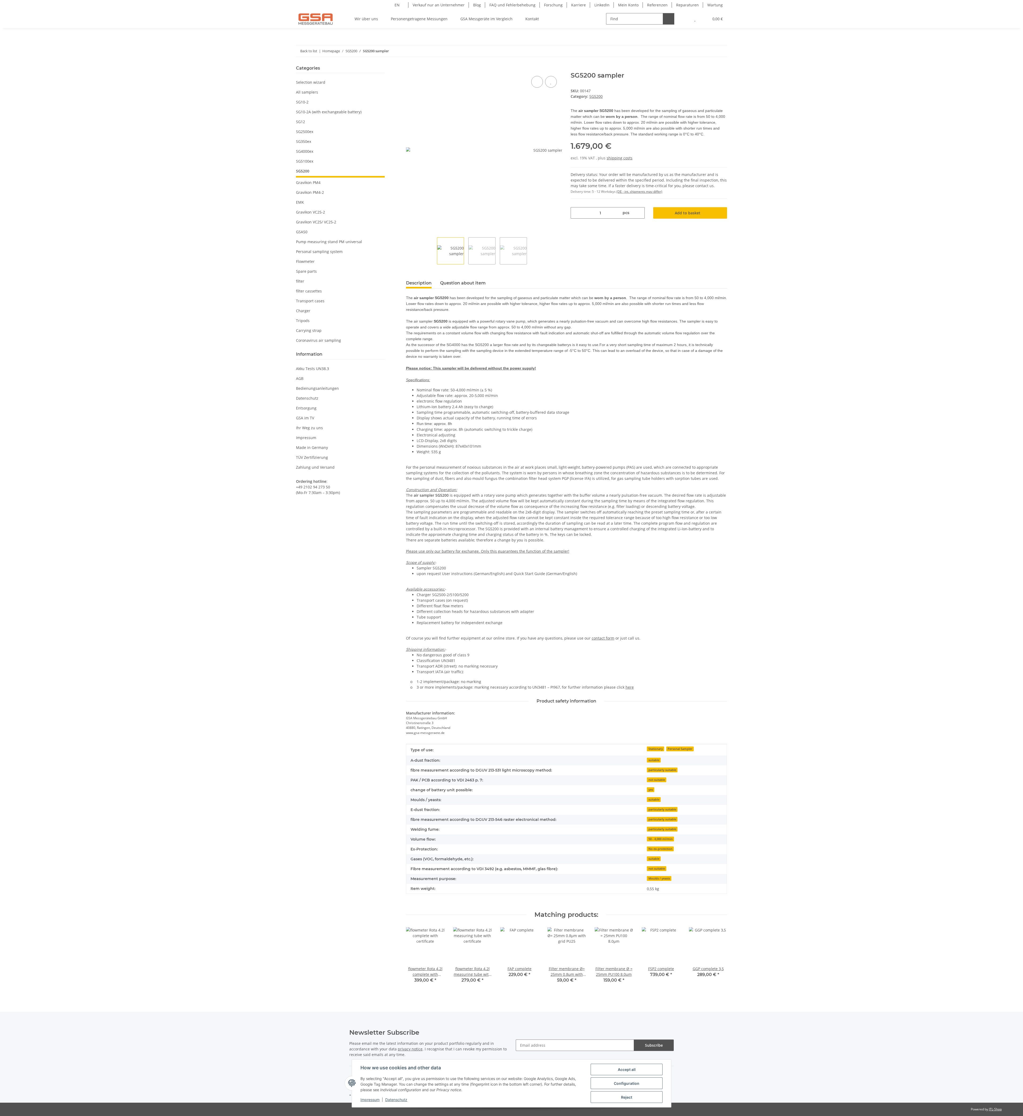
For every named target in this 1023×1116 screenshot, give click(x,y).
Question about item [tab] (463, 283)
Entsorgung (306, 408)
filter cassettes (309, 291)
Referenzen (657, 4)
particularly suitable (662, 770)
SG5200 (596, 96)
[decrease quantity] (576, 212)
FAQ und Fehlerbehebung (512, 4)
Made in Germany (312, 447)
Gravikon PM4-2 (310, 192)
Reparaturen (687, 4)
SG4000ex (304, 151)
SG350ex (303, 141)
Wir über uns (366, 18)
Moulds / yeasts (659, 878)
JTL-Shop (995, 1109)
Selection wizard (310, 82)
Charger (303, 310)
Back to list (308, 51)
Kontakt (532, 18)
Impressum (370, 1099)
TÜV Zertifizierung (312, 457)
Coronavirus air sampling (318, 340)
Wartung (715, 4)
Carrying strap (309, 330)
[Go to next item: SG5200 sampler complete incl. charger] (721, 51)
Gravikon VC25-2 (310, 212)
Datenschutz (396, 1099)
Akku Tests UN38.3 (312, 368)
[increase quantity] (638, 212)
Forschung (553, 4)
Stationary (655, 749)
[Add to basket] (410, 69)
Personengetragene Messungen (419, 18)
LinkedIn (602, 4)
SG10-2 (302, 102)
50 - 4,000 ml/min (660, 839)
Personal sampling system (319, 251)
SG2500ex (304, 131)
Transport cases (310, 300)
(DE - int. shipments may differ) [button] (639, 191)
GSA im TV (305, 417)
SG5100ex (304, 161)
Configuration (626, 1083)
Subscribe (654, 1045)
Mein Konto (628, 4)
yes (650, 790)
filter (300, 281)
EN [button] (397, 4)
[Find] (668, 19)
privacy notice (410, 1048)
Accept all (627, 1069)
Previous (415, 959)
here (630, 687)
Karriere (578, 4)
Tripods (303, 320)
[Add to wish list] (551, 82)
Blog (477, 4)
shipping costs (619, 157)
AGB (299, 378)
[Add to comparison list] (537, 82)
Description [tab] (419, 283)
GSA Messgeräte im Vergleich (486, 18)
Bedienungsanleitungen (317, 388)
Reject (626, 1097)
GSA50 (301, 231)
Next (717, 959)
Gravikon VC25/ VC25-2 (316, 221)
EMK (300, 202)
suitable (653, 760)
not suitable (656, 780)
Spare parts (306, 271)
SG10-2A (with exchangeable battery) (329, 111)
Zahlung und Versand (315, 467)
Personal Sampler (680, 749)
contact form (603, 638)
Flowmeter (305, 261)
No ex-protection (660, 849)
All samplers (307, 92)
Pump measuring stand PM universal (329, 241)
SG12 (300, 121)
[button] (684, 19)
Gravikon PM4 (308, 182)
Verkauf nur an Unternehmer (439, 4)
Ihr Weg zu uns (309, 427)
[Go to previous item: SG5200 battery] (710, 51)
